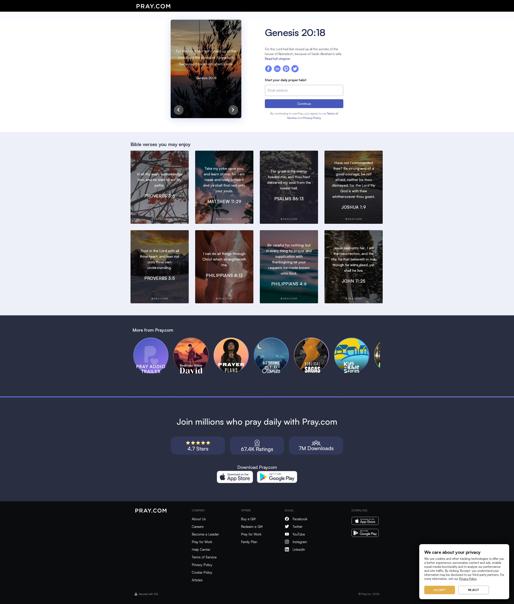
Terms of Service (204, 557)
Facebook (300, 519)
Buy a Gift (248, 519)
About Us (199, 519)
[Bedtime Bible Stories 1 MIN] (274, 339)
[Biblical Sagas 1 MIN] (314, 339)
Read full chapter (277, 59)
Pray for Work (202, 542)
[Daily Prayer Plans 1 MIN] (234, 339)
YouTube (299, 534)
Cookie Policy (202, 572)
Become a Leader (205, 534)
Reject (473, 590)
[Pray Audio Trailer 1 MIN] (153, 339)
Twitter (297, 526)
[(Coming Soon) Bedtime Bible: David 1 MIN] (193, 339)
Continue (304, 104)
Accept (439, 590)
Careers (198, 526)
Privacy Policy (312, 118)
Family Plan (249, 542)
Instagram (300, 542)
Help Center (201, 549)
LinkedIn (299, 549)
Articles (197, 580)
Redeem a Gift (252, 526)
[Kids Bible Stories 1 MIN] (354, 339)
